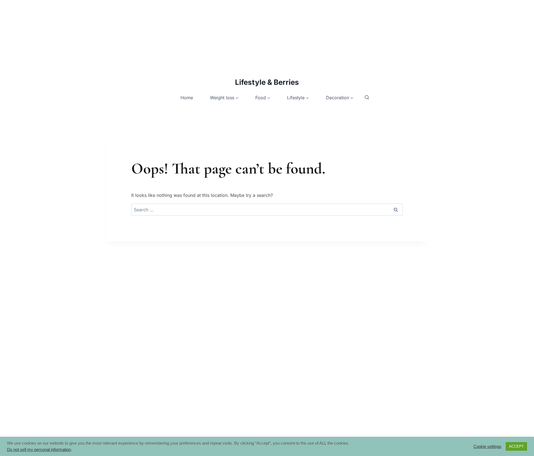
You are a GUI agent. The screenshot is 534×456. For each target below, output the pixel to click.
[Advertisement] (167, 39)
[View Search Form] (367, 98)
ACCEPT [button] (516, 446)
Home (187, 97)
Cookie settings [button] (487, 446)
